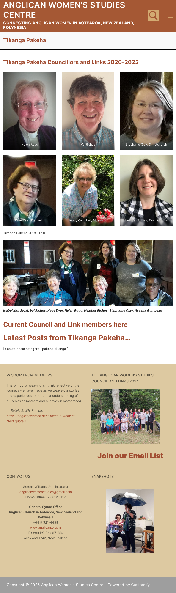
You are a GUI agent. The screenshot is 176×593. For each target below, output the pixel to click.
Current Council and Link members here (65, 324)
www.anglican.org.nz (45, 527)
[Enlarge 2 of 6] (107, 79)
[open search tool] (153, 15)
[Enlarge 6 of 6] (165, 163)
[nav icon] (170, 16)
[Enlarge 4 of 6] (48, 163)
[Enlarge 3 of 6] (165, 79)
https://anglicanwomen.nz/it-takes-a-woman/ (41, 416)
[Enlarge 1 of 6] (48, 79)
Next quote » (16, 421)
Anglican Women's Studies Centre (64, 9)
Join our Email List (130, 455)
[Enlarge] (165, 248)
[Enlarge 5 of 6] (107, 163)
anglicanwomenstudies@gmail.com (45, 492)
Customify (140, 584)
